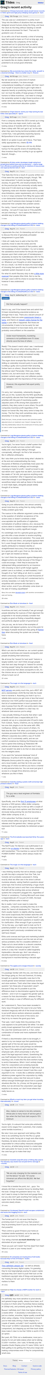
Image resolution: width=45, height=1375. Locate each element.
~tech (41, 13)
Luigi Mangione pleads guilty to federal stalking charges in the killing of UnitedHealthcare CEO (21, 224)
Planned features (10, 1369)
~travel (15, 1101)
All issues (20, 1369)
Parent (25, 16)
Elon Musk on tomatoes (18, 603)
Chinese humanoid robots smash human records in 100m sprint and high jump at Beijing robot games (22, 12)
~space (20, 114)
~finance (35, 73)
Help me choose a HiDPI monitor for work (25, 1290)
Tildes (10, 2)
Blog (14, 1366)
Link (20, 16)
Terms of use (22, 1372)
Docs (5, 1366)
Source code (37, 1366)
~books (26, 1258)
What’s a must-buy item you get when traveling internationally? (21, 1100)
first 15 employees (28, 801)
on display (15, 848)
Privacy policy (36, 1369)
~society (38, 966)
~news (37, 225)
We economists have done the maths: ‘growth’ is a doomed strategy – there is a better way (22, 72)
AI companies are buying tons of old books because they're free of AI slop (20, 1257)
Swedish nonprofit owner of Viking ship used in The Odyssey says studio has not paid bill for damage (21, 1160)
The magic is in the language (20, 683)
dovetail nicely (20, 592)
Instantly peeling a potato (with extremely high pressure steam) (21, 782)
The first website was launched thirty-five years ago (22, 838)
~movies (3, 1163)
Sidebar (41, 3)
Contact (24, 1366)
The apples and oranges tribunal (21, 966)
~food (30, 603)
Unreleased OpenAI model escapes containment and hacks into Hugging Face (22, 1211)
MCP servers (7, 690)
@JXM (29, 142)
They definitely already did (13, 1266)
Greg (18, 2)
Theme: (15, 1360)
